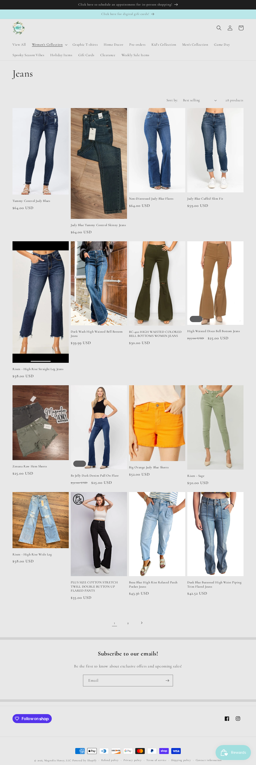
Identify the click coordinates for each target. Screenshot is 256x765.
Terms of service (156, 760)
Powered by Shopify (84, 760)
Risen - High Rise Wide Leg (32, 554)
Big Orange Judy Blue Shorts (148, 467)
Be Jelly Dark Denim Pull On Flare (95, 476)
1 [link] (114, 622)
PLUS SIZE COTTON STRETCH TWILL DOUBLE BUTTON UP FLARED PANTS (94, 586)
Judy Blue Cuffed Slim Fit (205, 199)
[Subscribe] (167, 680)
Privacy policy (133, 760)
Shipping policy (181, 760)
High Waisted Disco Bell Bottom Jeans (213, 331)
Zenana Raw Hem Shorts (29, 466)
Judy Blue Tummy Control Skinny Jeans (98, 225)
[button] (49, 44)
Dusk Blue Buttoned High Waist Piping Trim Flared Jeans (214, 584)
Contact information (209, 760)
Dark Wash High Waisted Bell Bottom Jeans (96, 334)
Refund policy (110, 760)
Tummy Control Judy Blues (31, 201)
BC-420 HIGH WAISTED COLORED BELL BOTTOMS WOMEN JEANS (155, 334)
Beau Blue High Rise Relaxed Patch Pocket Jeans (153, 584)
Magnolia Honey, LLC (57, 760)
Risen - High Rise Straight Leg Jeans (38, 369)
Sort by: (172, 100)
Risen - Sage (195, 476)
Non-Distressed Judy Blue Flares (151, 199)
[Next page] (141, 622)
